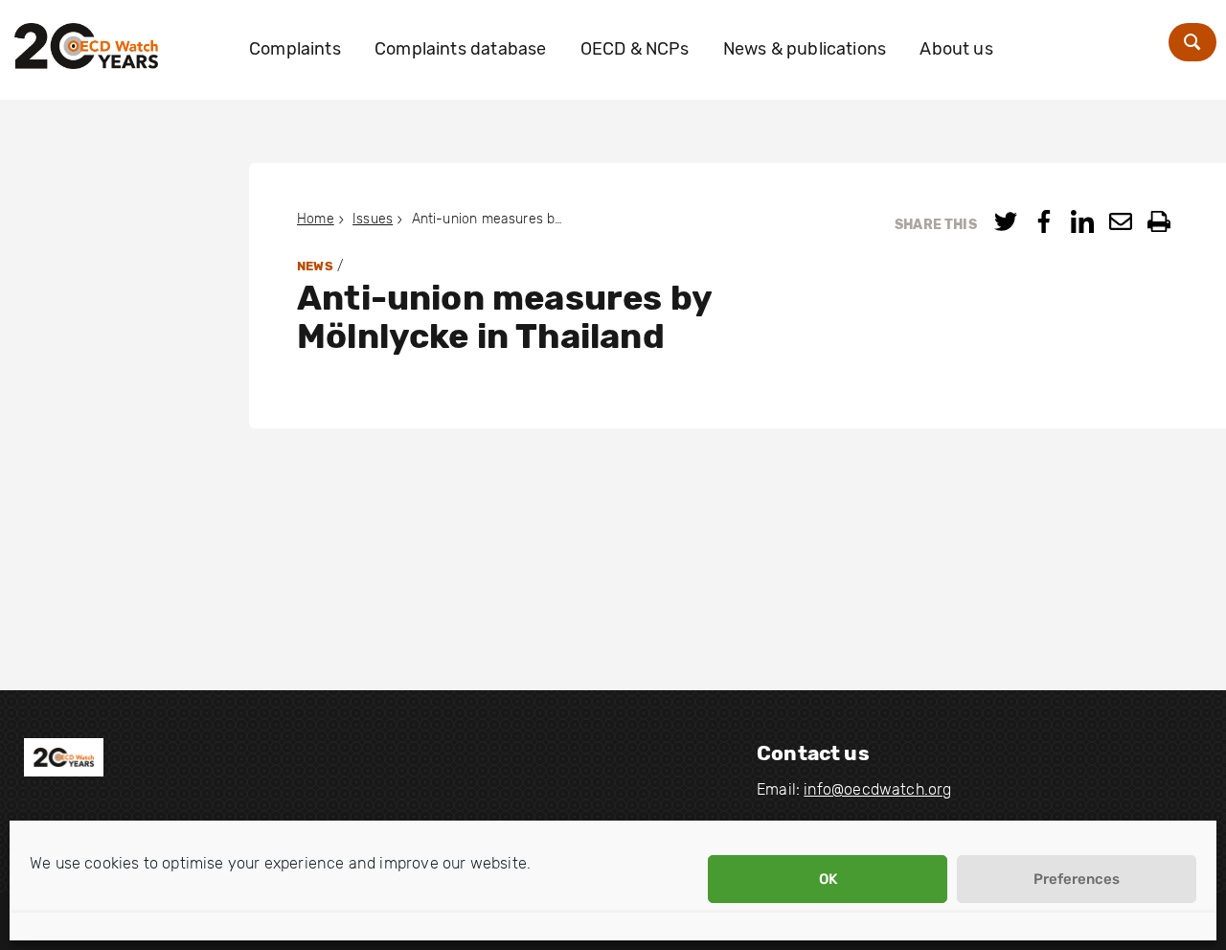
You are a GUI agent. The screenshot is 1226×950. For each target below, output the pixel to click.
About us (956, 48)
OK (828, 879)
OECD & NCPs (635, 48)
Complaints (295, 48)
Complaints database (460, 48)
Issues (372, 219)
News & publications (804, 48)
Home (315, 219)
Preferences (1076, 879)
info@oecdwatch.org (877, 789)
